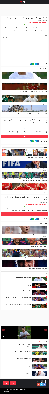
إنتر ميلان (33, 204)
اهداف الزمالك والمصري (35, 22)
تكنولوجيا (25, 389)
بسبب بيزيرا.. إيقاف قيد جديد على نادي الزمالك (38, 79)
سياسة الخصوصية (7, 391)
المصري (30, 22)
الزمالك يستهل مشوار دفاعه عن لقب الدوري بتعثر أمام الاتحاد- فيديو (35, 102)
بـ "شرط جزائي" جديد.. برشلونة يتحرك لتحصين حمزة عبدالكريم (35, 234)
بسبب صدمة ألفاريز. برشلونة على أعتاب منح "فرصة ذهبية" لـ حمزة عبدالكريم (18, 297)
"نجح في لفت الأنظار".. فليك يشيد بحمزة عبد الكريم (38, 246)
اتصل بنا (6, 383)
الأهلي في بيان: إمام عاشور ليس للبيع (40, 190)
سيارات (11, 389)
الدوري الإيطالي (28, 204)
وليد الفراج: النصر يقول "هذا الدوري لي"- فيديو (23, 344)
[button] (38, 64)
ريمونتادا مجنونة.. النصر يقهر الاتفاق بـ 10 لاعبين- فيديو (22, 351)
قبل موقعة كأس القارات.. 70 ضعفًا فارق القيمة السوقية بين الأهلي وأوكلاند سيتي (18, 304)
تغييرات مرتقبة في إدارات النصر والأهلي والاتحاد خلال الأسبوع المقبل (35, 180)
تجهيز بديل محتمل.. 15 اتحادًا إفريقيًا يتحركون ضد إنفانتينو (37, 168)
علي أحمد (44, 20)
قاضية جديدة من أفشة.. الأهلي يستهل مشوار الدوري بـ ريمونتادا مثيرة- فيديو (33, 91)
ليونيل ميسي (36, 204)
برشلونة (40, 204)
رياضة (17, 389)
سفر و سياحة (21, 389)
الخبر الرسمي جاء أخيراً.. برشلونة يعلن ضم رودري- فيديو (37, 268)
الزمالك (40, 22)
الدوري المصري (44, 22)
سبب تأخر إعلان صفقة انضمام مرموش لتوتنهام (23, 371)
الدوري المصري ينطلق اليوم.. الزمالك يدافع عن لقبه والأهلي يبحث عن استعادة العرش (32, 113)
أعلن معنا (13, 383)
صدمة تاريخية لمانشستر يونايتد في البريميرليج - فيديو (37, 157)
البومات (7, 389)
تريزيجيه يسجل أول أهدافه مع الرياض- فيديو (24, 358)
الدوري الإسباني (44, 204)
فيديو (4, 389)
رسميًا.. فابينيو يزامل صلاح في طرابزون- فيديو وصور (23, 290)
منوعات (14, 389)
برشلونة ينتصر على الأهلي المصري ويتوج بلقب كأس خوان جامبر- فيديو (34, 257)
